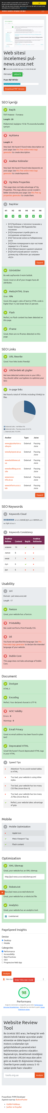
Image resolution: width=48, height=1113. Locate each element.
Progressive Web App (13, 962)
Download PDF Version (14, 89)
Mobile (7, 943)
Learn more (24, 8)
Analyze (6, 974)
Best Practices (10, 957)
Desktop (7, 940)
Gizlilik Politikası (13, 1104)
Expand (40, 263)
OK (39, 3)
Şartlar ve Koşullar (14, 1107)
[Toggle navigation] (43, 11)
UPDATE (17, 74)
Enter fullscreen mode (24, 980)
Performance (9, 951)
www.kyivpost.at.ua (13, 452)
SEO (6, 960)
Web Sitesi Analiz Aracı (14, 10)
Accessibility (9, 954)
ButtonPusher (21, 1100)
